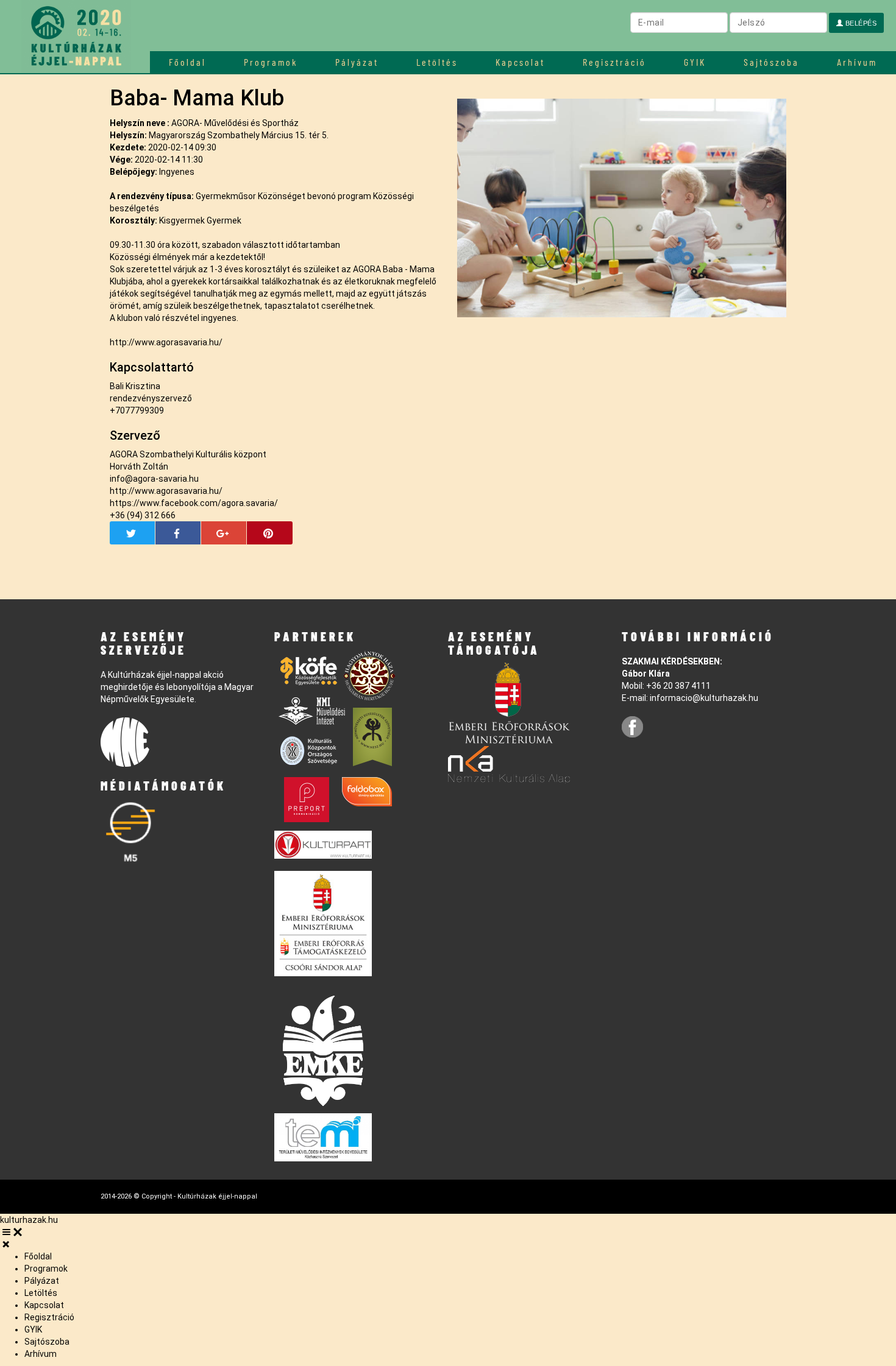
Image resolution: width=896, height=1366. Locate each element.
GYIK (695, 62)
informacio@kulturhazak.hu (704, 698)
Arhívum (857, 62)
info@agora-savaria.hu (154, 479)
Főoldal (187, 62)
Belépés (859, 23)
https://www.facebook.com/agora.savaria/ (194, 503)
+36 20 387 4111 (678, 686)
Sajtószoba (771, 62)
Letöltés (437, 62)
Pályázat (357, 62)
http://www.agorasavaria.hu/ (166, 342)
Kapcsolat (520, 62)
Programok (270, 62)
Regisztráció (614, 62)
